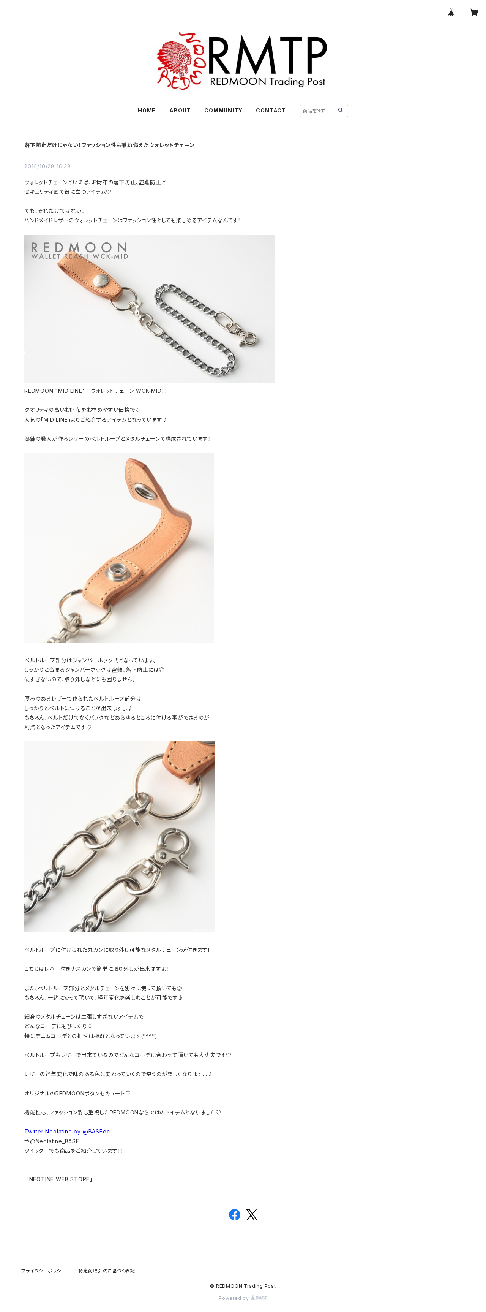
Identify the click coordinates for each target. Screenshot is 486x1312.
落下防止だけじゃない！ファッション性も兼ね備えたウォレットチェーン (109, 145)
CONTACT (271, 110)
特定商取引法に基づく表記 (106, 1271)
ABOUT (180, 110)
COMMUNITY (223, 110)
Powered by (235, 1298)
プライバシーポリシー (43, 1271)
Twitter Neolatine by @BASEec (67, 1131)
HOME (147, 110)
